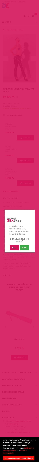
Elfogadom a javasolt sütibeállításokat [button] (19, 458)
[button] (14, 453)
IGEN (24, 248)
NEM (14, 248)
